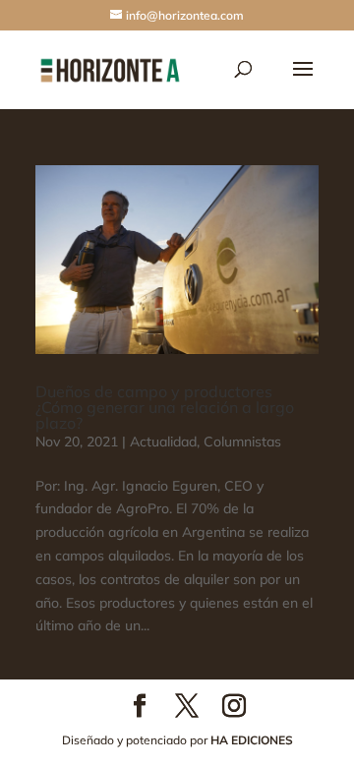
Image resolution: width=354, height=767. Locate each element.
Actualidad (163, 441)
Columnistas (242, 441)
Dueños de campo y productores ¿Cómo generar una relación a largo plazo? (164, 407)
